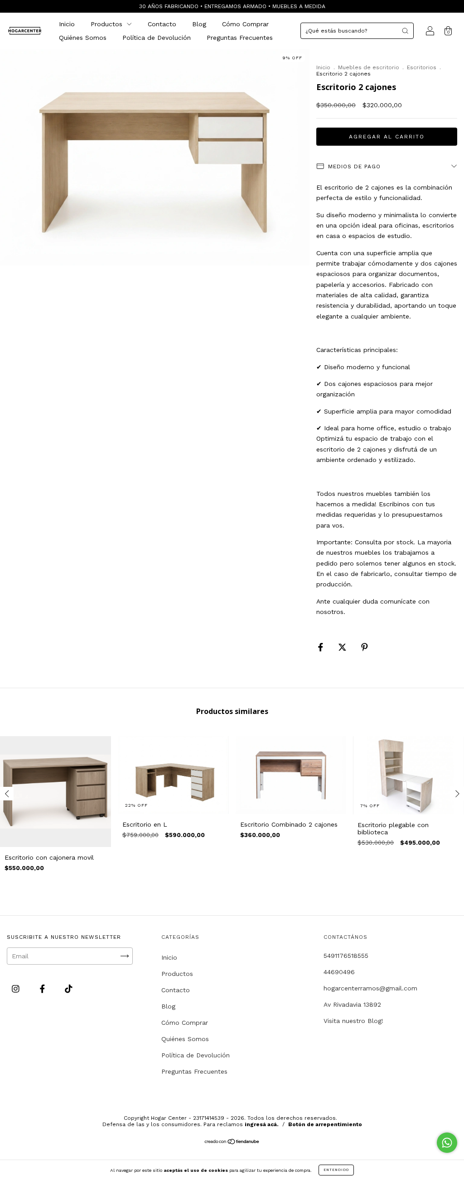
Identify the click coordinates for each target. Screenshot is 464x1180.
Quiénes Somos (82, 37)
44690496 (339, 971)
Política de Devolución (156, 37)
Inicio (67, 24)
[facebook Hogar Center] (43, 988)
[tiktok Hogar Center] (68, 988)
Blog (199, 24)
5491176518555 (346, 955)
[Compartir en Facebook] (321, 647)
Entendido (336, 1170)
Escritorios (421, 67)
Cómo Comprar (245, 24)
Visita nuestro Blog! (353, 1020)
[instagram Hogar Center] (17, 988)
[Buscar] (405, 30)
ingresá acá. (262, 1124)
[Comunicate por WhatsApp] (447, 1142)
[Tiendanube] (232, 1142)
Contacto (162, 24)
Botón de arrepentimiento (325, 1124)
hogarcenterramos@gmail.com (370, 988)
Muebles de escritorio (368, 67)
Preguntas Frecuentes (240, 37)
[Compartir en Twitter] (343, 647)
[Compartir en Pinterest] (364, 647)
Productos (108, 24)
